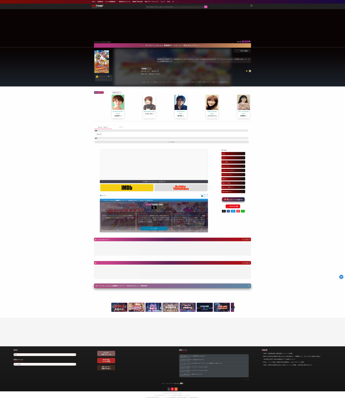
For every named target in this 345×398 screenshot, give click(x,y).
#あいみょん (184, 216)
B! (233, 211)
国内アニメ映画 (202, 82)
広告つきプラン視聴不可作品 (106, 367)
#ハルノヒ (178, 216)
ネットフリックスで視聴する (242, 51)
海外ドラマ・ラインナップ (151, 1)
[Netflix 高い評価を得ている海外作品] (171, 307)
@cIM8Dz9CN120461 (112, 216)
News (168, 1)
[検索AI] (341, 277)
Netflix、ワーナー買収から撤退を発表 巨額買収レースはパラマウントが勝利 (283, 362)
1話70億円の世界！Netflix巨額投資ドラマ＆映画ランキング (279, 359)
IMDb (173, 393)
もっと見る (245, 239)
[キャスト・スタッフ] (103, 127)
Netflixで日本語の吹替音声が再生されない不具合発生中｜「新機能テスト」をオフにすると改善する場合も (292, 356)
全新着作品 (100, 1)
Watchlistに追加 (232, 206)
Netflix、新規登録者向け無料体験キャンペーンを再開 (277, 353)
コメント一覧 (246, 379)
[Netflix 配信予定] (153, 307)
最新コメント (183, 350)
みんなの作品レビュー (106, 353)
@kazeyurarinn (178, 213)
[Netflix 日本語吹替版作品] (188, 307)
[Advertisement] (172, 22)
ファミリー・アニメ (185, 82)
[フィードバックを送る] (238, 41)
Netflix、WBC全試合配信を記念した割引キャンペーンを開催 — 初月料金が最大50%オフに (288, 365)
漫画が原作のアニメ (224, 82)
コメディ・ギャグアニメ (173, 82)
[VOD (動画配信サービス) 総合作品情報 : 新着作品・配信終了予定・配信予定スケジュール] (205, 307)
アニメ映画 (154, 82)
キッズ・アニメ (162, 82)
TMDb (169, 393)
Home (93, 1)
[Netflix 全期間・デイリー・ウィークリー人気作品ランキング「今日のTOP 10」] (222, 307)
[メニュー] (251, 5)
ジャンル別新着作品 (110, 1)
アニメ (148, 82)
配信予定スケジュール (124, 1)
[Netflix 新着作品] (119, 307)
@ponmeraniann (142, 213)
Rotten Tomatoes (178, 393)
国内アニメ (194, 82)
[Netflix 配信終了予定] (136, 307)
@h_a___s (105, 213)
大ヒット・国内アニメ (212, 82)
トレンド (163, 1)
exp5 (144, 82)
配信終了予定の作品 (138, 1)
